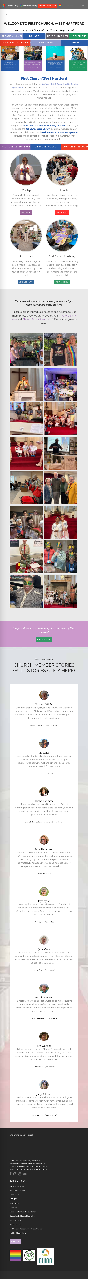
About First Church (17, 1191)
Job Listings (14, 1203)
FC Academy (62, 282)
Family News (46, 43)
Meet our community (44, 659)
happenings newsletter (63, 36)
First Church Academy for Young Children (45, 125)
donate (15, 1241)
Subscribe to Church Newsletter (23, 1212)
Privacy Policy (15, 1225)
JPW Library (26, 282)
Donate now (44, 639)
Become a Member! (13, 36)
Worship (25, 212)
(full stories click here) (44, 670)
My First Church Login (47, 6)
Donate (34, 36)
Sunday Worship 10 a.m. (17, 43)
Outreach (62, 212)
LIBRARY (13, 1199)
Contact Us (14, 1195)
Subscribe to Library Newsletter (22, 1216)
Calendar (13, 1208)
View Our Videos (45, 147)
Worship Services (17, 1186)
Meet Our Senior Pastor (18, 147)
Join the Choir (15, 1220)
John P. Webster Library (38, 129)
